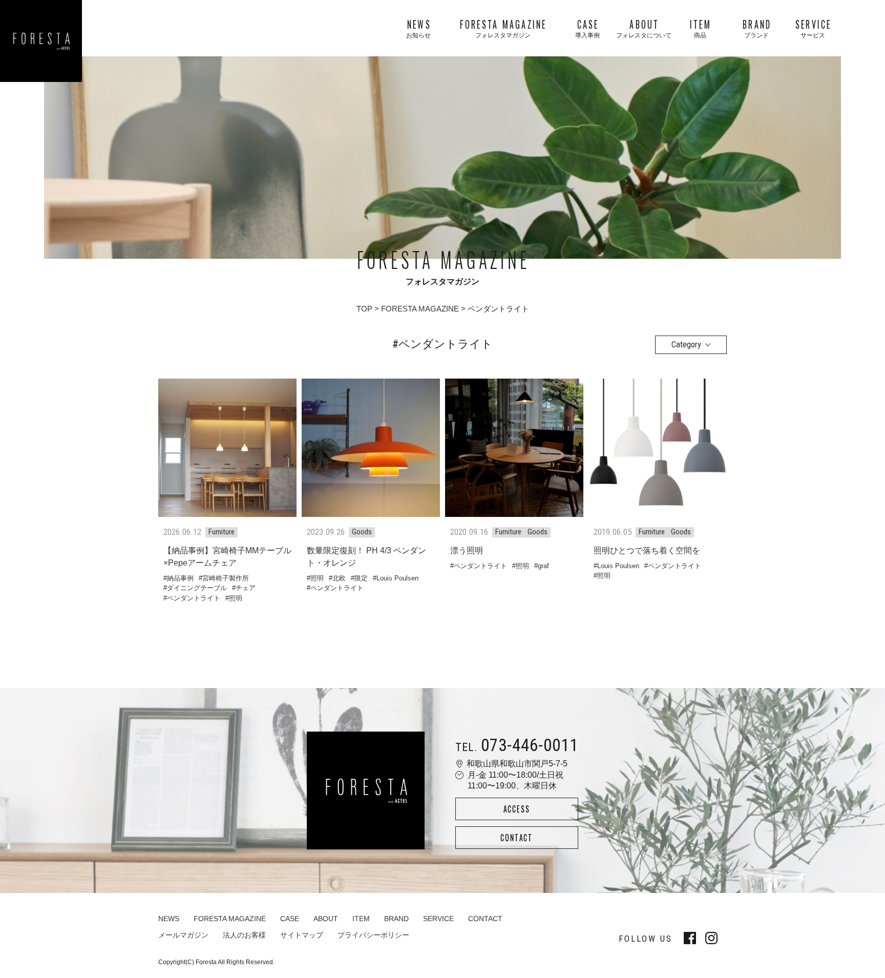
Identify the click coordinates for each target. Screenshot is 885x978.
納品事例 (180, 578)
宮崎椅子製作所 (225, 578)
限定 (361, 578)
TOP (364, 308)
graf (543, 566)
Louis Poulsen (397, 578)
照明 (235, 598)
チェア (246, 588)
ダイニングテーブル (197, 588)
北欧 (339, 578)
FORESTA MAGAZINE (420, 308)
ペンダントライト (193, 598)
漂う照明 (466, 550)
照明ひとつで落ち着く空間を (647, 550)
